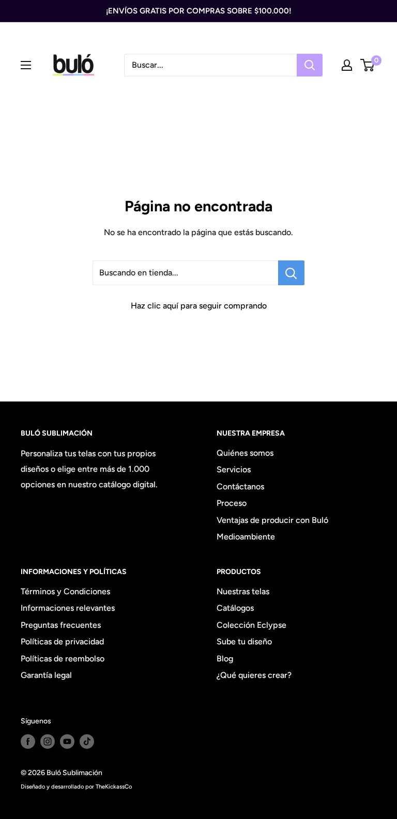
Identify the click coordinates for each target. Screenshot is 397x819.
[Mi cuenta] (347, 65)
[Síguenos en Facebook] (28, 741)
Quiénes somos (245, 453)
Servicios (234, 469)
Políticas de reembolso (62, 658)
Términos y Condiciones (65, 591)
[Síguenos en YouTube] (67, 741)
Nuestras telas (243, 591)
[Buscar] (310, 65)
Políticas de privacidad (62, 641)
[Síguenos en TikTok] (87, 741)
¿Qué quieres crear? (254, 675)
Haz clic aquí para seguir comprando (199, 306)
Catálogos (235, 608)
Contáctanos (240, 486)
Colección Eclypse (251, 625)
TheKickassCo (114, 786)
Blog (225, 658)
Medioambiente (246, 537)
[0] (367, 65)
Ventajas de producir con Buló (272, 520)
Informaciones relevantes (68, 608)
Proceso (232, 503)
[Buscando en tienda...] (291, 272)
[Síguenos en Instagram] (47, 741)
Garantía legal (46, 675)
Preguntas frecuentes (61, 625)
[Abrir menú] (26, 65)
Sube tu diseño (244, 641)
